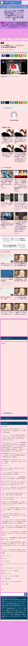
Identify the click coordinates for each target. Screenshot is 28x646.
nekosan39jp (14, 120)
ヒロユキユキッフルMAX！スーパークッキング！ (12, 568)
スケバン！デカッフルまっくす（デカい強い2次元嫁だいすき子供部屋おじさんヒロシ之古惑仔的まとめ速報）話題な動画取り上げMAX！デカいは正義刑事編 (13, 521)
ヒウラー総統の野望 (5, 578)
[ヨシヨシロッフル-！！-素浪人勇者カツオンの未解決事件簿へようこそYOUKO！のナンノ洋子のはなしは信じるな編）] (13, 533)
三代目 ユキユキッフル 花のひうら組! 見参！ (11, 581)
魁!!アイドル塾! (4, 584)
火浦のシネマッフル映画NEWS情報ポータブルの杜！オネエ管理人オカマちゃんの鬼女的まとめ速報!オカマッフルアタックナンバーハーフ (14, 503)
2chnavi (3, 343)
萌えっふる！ (4, 558)
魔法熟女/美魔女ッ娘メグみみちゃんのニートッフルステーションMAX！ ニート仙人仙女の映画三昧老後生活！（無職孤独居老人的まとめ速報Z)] (14, 455)
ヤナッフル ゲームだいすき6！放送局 (9, 576)
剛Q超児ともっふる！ (6, 573)
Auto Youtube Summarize (13, 76)
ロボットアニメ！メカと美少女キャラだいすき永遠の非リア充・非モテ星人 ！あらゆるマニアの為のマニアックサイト (14, 489)
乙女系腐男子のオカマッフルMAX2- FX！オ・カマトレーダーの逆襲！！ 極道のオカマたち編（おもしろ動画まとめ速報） (13, 461)
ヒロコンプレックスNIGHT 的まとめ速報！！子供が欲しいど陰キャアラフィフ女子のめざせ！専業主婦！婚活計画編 (13, 551)
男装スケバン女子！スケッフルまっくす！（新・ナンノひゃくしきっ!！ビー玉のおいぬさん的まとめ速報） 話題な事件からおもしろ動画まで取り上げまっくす (14, 483)
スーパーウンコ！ (5, 465)
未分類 (2, 42)
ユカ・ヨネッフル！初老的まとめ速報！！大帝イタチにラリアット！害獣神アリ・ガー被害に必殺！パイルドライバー (13, 509)
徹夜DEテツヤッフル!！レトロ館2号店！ (10, 570)
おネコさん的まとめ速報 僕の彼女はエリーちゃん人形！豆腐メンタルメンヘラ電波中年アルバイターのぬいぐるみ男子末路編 (13, 431)
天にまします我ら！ (5, 561)
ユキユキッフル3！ (5, 555)
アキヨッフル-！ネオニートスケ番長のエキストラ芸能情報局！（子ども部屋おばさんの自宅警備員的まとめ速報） (13, 527)
